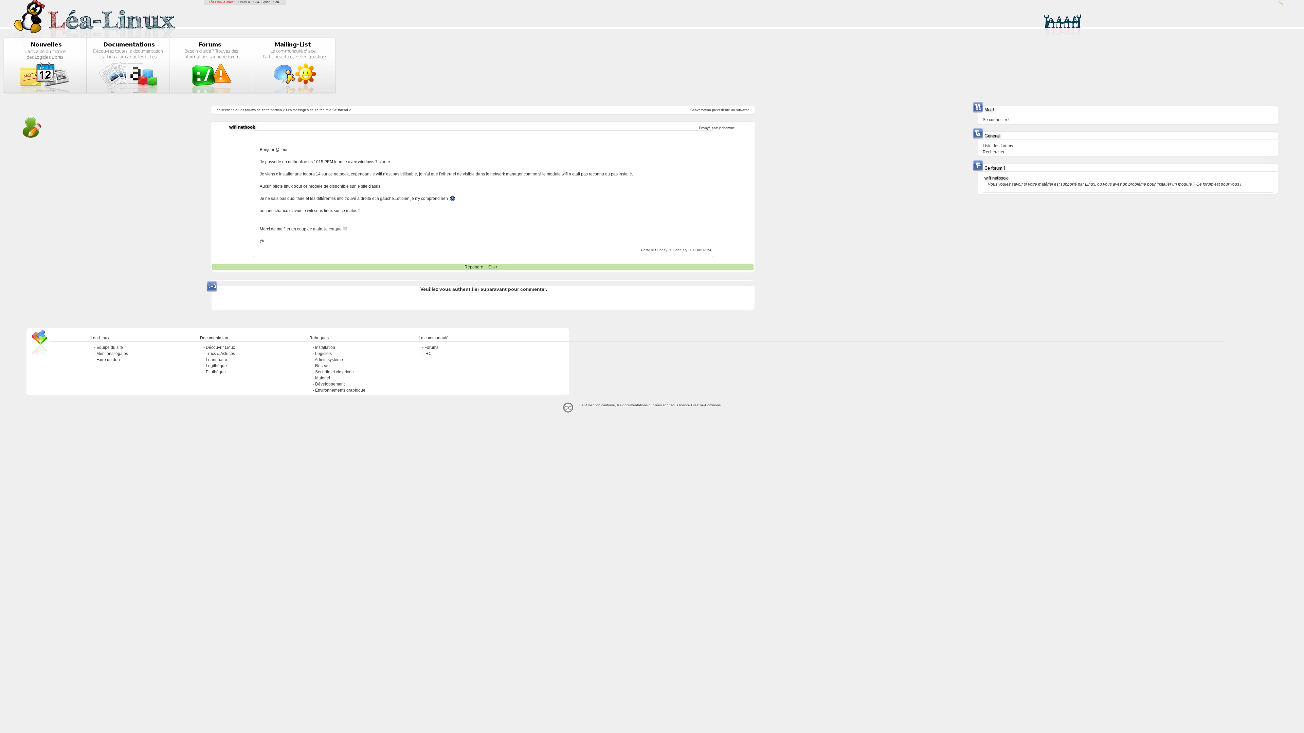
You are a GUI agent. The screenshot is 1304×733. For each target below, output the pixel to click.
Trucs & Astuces (220, 353)
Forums (431, 347)
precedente (721, 110)
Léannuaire (216, 359)
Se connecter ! (996, 119)
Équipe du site (109, 347)
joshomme (727, 128)
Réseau (322, 365)
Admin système (329, 359)
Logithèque (216, 365)
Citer (492, 267)
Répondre (474, 267)
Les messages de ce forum (307, 110)
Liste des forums (998, 146)
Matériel (322, 378)
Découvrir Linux (220, 347)
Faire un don (108, 359)
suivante (742, 110)
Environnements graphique (340, 390)
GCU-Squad (261, 2)
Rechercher (993, 152)
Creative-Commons (706, 405)
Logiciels (323, 353)
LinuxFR (244, 2)
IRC (428, 353)
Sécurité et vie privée (334, 372)
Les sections (224, 110)
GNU (276, 2)
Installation (325, 347)
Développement (330, 384)
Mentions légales (112, 353)
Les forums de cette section (260, 110)
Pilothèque (216, 372)
